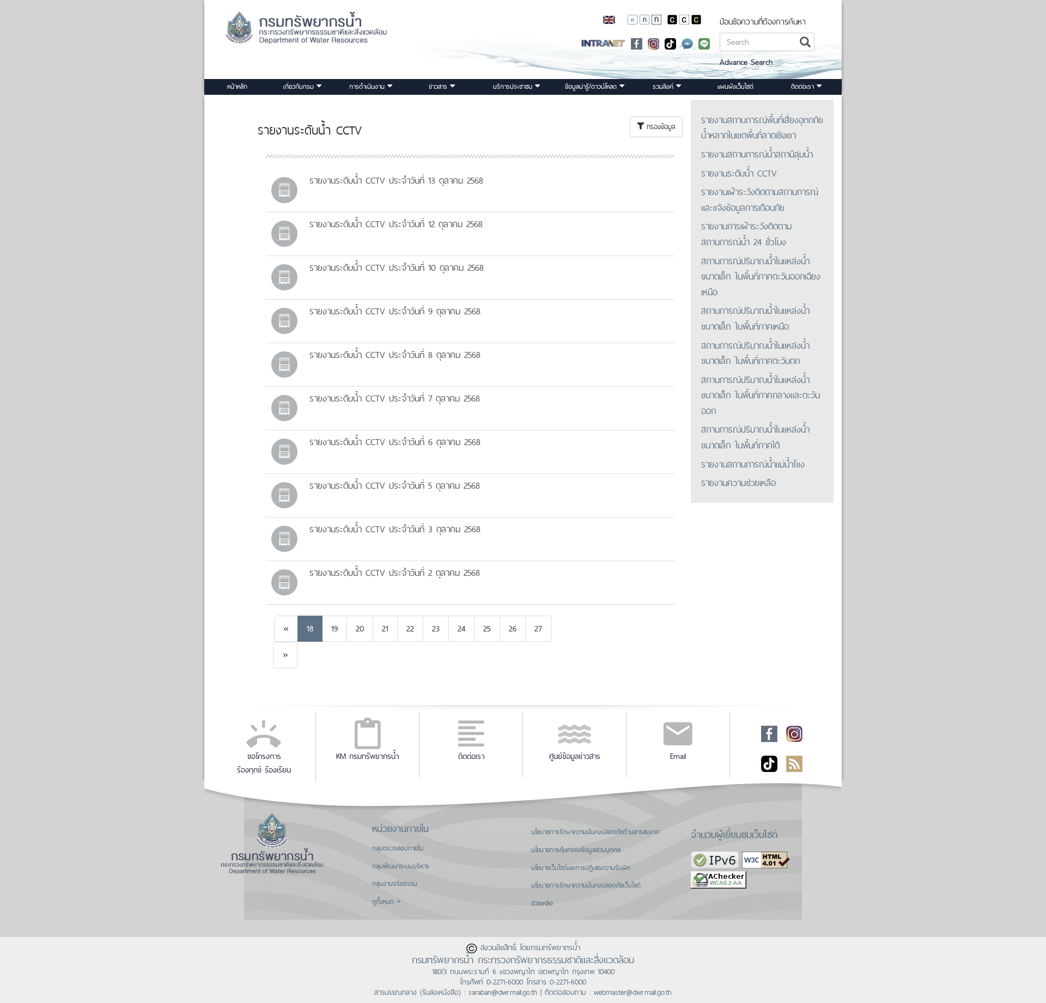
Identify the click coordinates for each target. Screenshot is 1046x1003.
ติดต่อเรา (804, 86)
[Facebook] (636, 42)
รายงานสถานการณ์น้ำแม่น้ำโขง (753, 464)
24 (461, 628)
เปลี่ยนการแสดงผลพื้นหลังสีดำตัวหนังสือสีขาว (672, 20)
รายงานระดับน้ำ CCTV (739, 173)
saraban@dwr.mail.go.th (503, 992)
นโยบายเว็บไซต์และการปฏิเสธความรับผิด (580, 867)
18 (310, 628)
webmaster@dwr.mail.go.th (633, 992)
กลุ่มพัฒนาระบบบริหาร (400, 866)
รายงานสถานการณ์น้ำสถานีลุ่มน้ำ (757, 154)
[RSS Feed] (794, 762)
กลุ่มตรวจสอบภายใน (397, 848)
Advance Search (746, 62)
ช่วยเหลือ (542, 903)
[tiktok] (670, 42)
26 (512, 628)
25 (487, 628)
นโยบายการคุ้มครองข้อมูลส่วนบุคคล (576, 849)
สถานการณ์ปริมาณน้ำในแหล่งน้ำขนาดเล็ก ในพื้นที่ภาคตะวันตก (755, 353)
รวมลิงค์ (664, 86)
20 (360, 628)
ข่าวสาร (439, 86)
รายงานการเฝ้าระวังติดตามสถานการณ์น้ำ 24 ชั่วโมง (746, 234)
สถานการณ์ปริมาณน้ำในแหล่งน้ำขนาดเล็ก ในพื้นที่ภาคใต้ (755, 437)
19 (334, 628)
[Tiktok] (769, 762)
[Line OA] (704, 42)
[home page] (292, 31)
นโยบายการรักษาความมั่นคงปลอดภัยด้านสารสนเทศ (595, 831)
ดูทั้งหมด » (386, 901)
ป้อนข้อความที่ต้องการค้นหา (763, 21)
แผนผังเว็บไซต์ (735, 86)
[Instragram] (653, 42)
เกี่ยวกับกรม (300, 86)
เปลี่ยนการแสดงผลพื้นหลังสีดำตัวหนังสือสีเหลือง (696, 20)
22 (410, 628)
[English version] (609, 19)
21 (385, 628)
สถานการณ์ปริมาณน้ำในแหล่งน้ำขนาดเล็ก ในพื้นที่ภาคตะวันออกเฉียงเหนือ (760, 276)
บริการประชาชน (514, 86)
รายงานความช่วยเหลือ (738, 482)
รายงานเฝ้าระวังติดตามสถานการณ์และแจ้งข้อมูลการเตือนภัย (759, 199)
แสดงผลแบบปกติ (684, 20)
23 (436, 628)
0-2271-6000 (504, 982)
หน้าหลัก (237, 86)
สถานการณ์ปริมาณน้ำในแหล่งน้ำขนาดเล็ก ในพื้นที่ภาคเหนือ (755, 318)
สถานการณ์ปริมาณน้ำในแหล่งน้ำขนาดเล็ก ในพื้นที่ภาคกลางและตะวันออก (760, 395)
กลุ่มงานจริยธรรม (394, 883)
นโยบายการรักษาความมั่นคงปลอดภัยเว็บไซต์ (586, 885)
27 (538, 628)
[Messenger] (687, 42)
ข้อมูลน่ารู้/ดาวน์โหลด (592, 86)
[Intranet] (603, 42)
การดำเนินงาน (368, 86)
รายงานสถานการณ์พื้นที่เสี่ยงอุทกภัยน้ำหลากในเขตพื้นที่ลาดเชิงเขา (762, 127)
